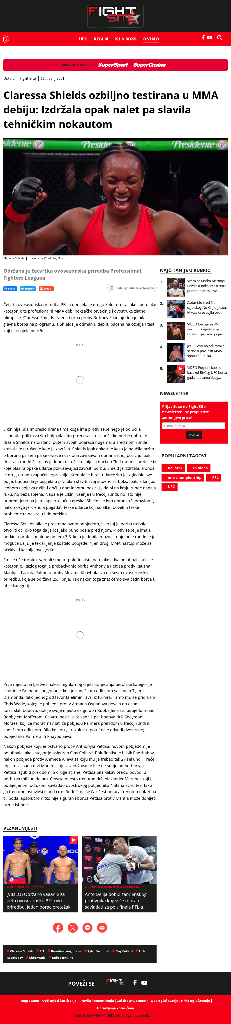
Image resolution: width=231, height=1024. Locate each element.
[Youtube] (211, 37)
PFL (215, 477)
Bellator (174, 467)
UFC (83, 39)
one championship (184, 477)
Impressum (30, 1000)
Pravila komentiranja (96, 1000)
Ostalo (151, 39)
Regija (101, 39)
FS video (200, 467)
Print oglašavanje (195, 1000)
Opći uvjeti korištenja (59, 1000)
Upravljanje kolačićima (115, 1008)
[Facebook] (203, 37)
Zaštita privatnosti (132, 1000)
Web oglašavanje (164, 1000)
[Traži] (218, 37)
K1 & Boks (125, 39)
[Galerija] (115, 196)
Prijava (194, 435)
